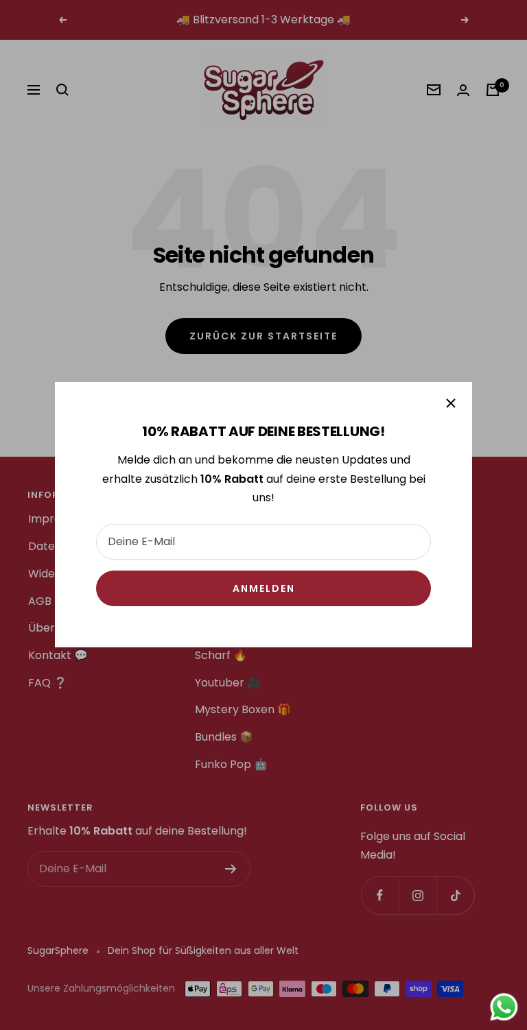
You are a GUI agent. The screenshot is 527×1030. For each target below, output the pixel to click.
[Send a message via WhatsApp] (504, 1007)
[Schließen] (451, 403)
